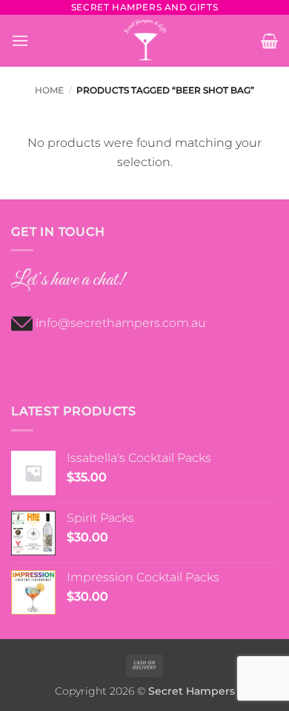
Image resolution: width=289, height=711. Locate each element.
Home (49, 90)
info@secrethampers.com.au (121, 323)
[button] (20, 40)
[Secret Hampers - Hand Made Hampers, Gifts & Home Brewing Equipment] (145, 41)
